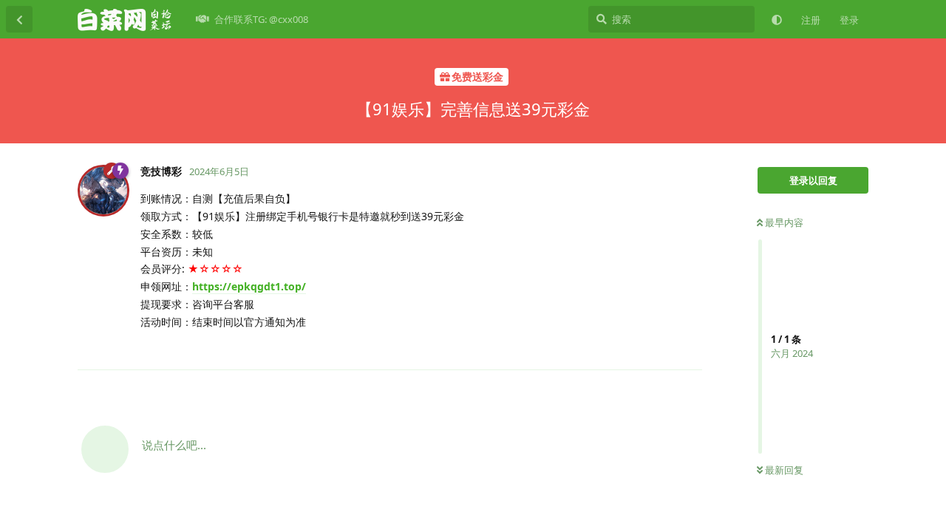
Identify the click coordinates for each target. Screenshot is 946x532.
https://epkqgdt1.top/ (249, 286)
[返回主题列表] (19, 19)
